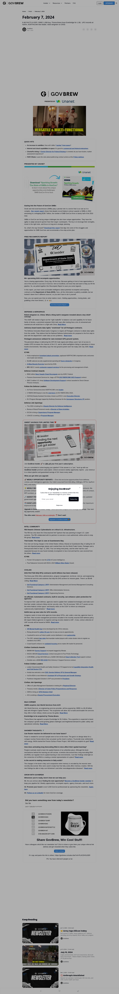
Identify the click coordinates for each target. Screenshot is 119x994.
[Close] (80, 487)
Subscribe (73, 499)
